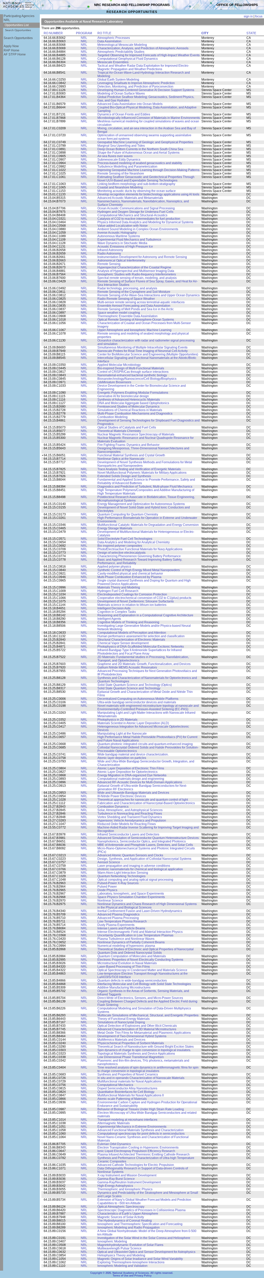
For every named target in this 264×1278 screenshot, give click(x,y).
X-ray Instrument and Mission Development (126, 1175)
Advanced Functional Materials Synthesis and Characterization (140, 1130)
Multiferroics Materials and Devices (121, 1039)
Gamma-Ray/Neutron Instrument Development (129, 1182)
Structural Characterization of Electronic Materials (131, 639)
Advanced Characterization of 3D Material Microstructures (136, 1029)
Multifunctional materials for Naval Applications (129, 1081)
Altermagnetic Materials (113, 1123)
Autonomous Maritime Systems (118, 236)
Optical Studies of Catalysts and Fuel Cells (126, 427)
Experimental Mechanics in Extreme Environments (131, 1126)
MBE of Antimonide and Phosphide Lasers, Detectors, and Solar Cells (145, 844)
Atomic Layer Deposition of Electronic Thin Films (130, 768)
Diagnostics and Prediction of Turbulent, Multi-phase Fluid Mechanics (144, 486)
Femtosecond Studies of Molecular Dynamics (128, 406)
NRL (7, 20)
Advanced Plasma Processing (118, 918)
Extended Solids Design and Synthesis (124, 476)
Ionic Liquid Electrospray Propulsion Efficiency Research (136, 1151)
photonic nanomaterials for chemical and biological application (140, 869)
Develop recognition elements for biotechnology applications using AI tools (148, 194)
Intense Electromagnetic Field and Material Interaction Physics (140, 931)
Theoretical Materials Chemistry (119, 431)
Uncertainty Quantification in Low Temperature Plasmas (135, 935)
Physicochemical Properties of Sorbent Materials (130, 1043)
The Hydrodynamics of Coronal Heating (124, 1220)
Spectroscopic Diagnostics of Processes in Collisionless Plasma (141, 1210)
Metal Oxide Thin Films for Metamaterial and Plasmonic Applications (144, 1032)
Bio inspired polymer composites (119, 545)
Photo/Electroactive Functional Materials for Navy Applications (139, 549)
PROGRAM (84, 33)
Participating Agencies (19, 16)
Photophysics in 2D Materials (117, 719)
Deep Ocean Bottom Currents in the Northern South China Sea (140, 149)
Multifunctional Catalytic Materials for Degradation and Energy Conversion (148, 524)
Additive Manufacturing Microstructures (124, 987)
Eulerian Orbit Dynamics (114, 1144)
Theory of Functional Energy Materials (123, 1018)
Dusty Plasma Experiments (116, 924)
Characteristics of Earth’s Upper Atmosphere (127, 1213)
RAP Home (11, 50)
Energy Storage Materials (114, 528)
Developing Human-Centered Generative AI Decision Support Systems (145, 90)
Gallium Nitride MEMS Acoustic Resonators (127, 667)
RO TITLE (104, 33)
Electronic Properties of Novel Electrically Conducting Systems (140, 959)
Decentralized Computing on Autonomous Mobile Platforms (137, 698)
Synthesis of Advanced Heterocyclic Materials (128, 399)
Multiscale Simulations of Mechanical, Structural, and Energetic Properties (147, 1015)
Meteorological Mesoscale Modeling (122, 44)
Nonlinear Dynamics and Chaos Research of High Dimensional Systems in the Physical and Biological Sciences (147, 905)
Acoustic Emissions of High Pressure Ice (125, 246)
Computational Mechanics (115, 1084)
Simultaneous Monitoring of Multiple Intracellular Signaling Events (142, 347)
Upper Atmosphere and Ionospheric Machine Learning (134, 330)
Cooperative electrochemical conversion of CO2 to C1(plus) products (144, 597)
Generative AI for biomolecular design (123, 396)
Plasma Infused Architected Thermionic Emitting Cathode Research (143, 1154)
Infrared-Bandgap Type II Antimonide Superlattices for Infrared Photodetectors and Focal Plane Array (139, 651)
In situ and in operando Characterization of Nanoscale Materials (140, 1078)
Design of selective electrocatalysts (121, 552)
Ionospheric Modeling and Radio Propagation (128, 1227)
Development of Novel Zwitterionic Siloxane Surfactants (135, 601)
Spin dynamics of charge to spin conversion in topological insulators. (144, 1050)
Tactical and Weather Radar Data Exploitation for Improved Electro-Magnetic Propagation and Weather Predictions (143, 67)
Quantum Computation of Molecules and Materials (131, 956)
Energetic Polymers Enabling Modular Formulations (132, 392)
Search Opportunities (18, 30)
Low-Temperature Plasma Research (122, 921)
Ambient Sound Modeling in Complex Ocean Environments (137, 229)
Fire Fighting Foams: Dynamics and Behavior (128, 444)
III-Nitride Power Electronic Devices (121, 796)
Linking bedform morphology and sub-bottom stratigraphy (136, 184)
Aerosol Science (108, 862)
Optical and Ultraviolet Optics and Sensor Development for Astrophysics (146, 1251)
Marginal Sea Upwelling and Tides (121, 145)
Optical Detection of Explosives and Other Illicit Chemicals (137, 1025)
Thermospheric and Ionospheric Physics (124, 1189)
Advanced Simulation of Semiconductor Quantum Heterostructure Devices (148, 838)
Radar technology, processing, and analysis (127, 288)
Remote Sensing (108, 264)
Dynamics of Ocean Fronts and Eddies (123, 114)
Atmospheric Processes (113, 37)
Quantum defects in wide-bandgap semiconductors (132, 980)
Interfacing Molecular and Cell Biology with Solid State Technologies (144, 984)
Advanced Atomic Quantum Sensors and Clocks (130, 855)
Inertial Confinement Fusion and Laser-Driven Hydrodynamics (139, 911)
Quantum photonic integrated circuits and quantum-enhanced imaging (145, 744)
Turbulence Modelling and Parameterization (127, 166)
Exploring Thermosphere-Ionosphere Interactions (130, 1262)
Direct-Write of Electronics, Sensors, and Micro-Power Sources (140, 998)
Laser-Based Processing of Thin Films (123, 966)
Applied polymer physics (114, 566)
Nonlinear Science (110, 900)
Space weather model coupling (118, 312)
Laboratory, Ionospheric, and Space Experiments (130, 893)
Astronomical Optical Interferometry (121, 260)
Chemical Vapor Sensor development (123, 643)
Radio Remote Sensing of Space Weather (126, 298)
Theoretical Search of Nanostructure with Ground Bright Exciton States (145, 1046)
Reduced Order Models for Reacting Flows (126, 824)
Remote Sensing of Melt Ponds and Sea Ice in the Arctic (135, 309)
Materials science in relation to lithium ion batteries (131, 604)
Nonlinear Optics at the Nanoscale (120, 458)
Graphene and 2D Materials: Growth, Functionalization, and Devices (144, 664)
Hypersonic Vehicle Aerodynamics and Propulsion (131, 820)
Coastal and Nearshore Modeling (120, 187)
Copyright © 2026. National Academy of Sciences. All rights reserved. (131, 1273)
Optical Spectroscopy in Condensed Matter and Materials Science (142, 970)
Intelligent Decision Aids (113, 608)
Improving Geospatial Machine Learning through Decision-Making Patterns (148, 170)
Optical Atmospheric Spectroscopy (120, 1206)
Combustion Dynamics (113, 806)
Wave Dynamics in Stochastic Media (122, 243)
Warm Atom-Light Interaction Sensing (122, 872)
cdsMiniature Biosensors (114, 382)
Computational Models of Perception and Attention (131, 632)
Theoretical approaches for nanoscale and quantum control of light (142, 799)
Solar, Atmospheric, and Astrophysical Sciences (130, 810)
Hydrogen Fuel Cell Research (117, 591)
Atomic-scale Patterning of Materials (122, 1098)
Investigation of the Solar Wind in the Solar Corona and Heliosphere (143, 1238)
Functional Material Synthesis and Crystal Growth (131, 455)
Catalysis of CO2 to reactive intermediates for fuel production (138, 218)
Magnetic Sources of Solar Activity (120, 1217)
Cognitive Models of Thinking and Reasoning (128, 622)
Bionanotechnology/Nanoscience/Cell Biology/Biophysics (136, 378)
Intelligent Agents (109, 618)
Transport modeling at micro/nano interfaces (127, 1119)
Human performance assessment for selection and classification (141, 636)
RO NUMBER (53, 33)
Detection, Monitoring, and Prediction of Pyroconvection (135, 86)
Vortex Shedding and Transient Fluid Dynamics (129, 817)
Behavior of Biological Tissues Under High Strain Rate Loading (140, 1109)
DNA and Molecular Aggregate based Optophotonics (133, 403)
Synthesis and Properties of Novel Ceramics (127, 1074)
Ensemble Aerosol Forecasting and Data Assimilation (133, 305)
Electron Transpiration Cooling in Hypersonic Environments (138, 1147)
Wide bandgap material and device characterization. (133, 754)
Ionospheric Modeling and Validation (122, 1265)
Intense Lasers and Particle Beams (121, 928)
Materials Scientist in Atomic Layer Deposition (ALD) (133, 723)
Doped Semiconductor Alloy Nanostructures (127, 1088)
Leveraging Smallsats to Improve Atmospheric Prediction (136, 83)
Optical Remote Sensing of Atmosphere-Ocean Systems (135, 319)
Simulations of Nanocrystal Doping (121, 1022)
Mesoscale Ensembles (113, 62)
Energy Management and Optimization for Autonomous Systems (141, 504)
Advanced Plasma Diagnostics (118, 914)
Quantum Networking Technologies (121, 876)
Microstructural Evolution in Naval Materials (127, 963)
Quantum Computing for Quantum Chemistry (127, 514)
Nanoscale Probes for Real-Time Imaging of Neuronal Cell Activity (142, 350)
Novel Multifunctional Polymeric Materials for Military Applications (142, 472)
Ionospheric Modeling (112, 1241)
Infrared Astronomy (110, 250)
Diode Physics (107, 890)
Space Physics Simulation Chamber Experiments (131, 897)
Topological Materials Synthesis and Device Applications (136, 1053)
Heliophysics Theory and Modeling (121, 1255)
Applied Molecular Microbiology (119, 364)
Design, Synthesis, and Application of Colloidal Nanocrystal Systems (144, 858)
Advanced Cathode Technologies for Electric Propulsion (135, 1164)
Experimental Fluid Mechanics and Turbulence (129, 239)
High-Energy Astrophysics (115, 1185)
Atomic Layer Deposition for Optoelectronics (127, 771)
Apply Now (11, 46)
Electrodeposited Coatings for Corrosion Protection (132, 594)
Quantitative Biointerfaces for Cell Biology (125, 1091)
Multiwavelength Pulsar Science (119, 1248)
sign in (248, 16)
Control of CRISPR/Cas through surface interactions (133, 371)
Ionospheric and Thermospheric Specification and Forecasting (139, 1224)
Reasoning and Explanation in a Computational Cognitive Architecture (145, 615)
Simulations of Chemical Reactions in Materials (129, 410)
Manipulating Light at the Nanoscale (122, 733)
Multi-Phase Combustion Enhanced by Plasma (129, 577)
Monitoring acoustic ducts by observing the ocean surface (136, 190)
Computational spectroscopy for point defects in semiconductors (141, 1133)
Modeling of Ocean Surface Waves (121, 93)
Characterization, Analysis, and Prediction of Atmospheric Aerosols (142, 48)
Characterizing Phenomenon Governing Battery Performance (139, 556)
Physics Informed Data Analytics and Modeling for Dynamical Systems (145, 222)
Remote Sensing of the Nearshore (120, 173)
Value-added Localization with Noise (122, 225)
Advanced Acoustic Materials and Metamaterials (130, 197)
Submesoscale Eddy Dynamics (118, 159)
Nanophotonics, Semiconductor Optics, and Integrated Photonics (141, 841)
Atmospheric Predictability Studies (120, 51)
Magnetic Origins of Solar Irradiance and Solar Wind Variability (140, 1258)
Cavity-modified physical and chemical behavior (130, 573)
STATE (251, 33)
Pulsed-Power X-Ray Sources (118, 883)
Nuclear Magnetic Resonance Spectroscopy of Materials (135, 434)
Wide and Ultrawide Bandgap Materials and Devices (133, 792)
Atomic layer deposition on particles (121, 757)
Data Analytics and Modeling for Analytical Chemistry (133, 542)
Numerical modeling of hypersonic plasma (126, 945)
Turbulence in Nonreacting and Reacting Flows (129, 813)
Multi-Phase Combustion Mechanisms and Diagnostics (134, 413)
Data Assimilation (109, 41)
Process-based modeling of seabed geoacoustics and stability (139, 163)
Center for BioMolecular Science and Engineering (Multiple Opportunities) (147, 354)
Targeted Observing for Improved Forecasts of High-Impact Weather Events (148, 55)
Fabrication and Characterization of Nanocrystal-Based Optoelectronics (146, 803)
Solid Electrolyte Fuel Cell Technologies (124, 538)
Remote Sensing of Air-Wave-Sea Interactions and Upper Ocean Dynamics (148, 295)
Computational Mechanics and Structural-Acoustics (132, 215)
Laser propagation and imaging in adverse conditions (133, 865)
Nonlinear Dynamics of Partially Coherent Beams (131, 942)
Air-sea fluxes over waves (115, 156)
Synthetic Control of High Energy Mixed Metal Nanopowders (138, 570)
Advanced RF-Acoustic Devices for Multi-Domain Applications (139, 782)
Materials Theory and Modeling (118, 587)
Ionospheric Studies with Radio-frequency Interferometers (136, 274)
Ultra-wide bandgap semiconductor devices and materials (136, 702)
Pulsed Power (107, 886)
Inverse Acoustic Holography (117, 232)
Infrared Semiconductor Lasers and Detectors (128, 834)
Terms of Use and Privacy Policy (132, 1275)
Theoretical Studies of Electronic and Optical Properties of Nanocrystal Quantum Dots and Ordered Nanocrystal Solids (145, 951)
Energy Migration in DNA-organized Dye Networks (131, 775)
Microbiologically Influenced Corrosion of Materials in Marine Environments (148, 117)
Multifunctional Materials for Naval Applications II (130, 1095)
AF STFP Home (15, 54)
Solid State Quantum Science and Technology (128, 688)
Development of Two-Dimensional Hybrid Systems (131, 1036)
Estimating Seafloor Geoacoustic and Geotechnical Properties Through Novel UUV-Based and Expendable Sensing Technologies (145, 178)
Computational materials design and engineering (130, 778)
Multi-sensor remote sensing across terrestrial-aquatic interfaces (141, 302)
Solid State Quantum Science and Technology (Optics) (134, 684)
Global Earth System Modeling (118, 79)
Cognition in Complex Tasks (116, 611)
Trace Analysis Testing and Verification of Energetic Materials (139, 469)
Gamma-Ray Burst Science (116, 1178)
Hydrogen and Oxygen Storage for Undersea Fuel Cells (135, 211)
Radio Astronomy (109, 253)
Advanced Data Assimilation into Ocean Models (130, 104)
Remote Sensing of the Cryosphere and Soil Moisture (133, 291)
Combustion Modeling (112, 417)
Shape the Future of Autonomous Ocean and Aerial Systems (138, 152)
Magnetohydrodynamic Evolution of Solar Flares (130, 1244)
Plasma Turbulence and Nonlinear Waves (125, 938)
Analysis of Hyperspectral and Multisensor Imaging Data (135, 270)
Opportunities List (17, 25)
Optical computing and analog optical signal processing (135, 879)
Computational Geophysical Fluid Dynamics (127, 58)
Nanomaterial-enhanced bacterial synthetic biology (132, 375)
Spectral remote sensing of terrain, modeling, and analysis (137, 277)
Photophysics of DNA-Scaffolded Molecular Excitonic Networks (140, 646)
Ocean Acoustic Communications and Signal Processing (136, 208)
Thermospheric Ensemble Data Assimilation (127, 316)
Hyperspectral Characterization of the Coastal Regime (134, 267)
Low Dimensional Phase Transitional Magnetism (130, 1057)
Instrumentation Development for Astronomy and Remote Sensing (142, 257)
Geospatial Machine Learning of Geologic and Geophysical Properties (145, 142)
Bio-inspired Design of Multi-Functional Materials (130, 368)
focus (258, 16)
